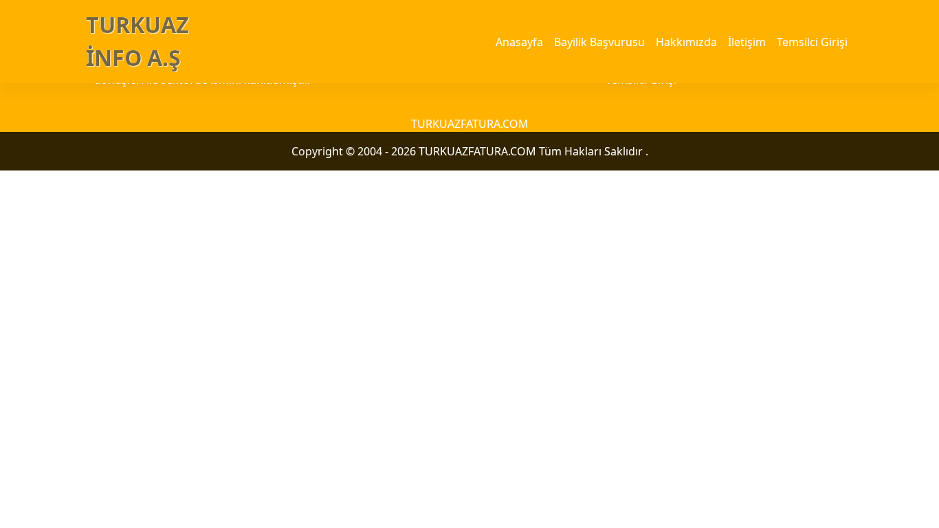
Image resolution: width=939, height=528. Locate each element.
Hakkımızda (686, 42)
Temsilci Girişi (812, 42)
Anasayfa (519, 42)
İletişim (747, 42)
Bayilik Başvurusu (599, 42)
